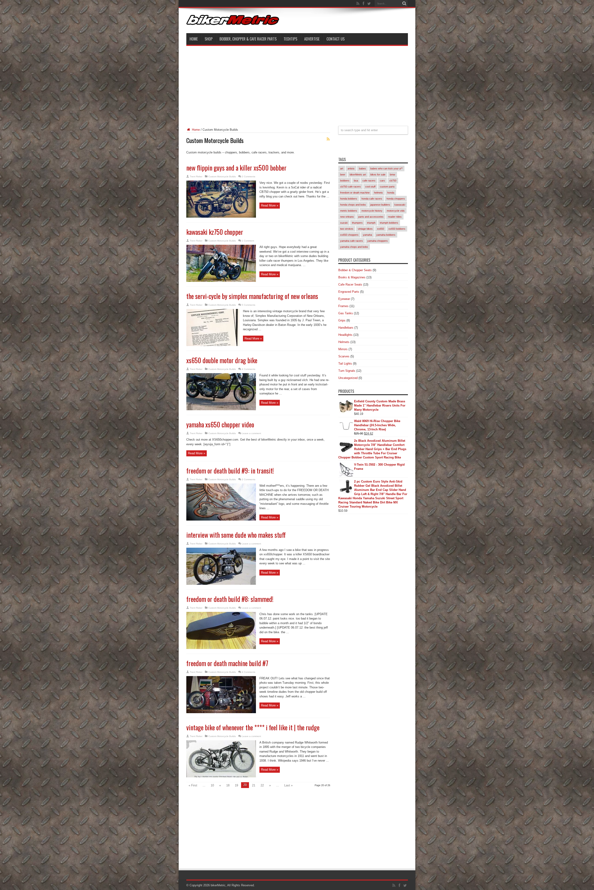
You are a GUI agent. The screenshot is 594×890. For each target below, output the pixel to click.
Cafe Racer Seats (350, 284)
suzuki (344, 222)
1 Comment (248, 240)
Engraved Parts (348, 291)
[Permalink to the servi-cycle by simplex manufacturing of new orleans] (212, 345)
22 (262, 785)
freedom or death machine (355, 192)
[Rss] (358, 3)
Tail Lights (345, 363)
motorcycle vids (396, 210)
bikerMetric (218, 885)
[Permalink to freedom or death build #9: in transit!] (221, 519)
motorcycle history (372, 210)
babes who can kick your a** (386, 168)
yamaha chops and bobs (354, 246)
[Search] (404, 3)
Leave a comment (251, 433)
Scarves (343, 356)
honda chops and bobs (353, 204)
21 (253, 785)
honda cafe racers (372, 198)
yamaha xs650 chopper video (220, 424)
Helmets (343, 342)
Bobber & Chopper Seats (355, 270)
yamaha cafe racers (351, 240)
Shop (209, 39)
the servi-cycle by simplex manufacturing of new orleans (252, 296)
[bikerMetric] (232, 21)
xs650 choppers (349, 234)
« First (193, 785)
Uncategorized (348, 378)
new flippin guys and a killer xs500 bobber (236, 167)
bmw (392, 174)
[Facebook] (363, 3)
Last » (288, 785)
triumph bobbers (389, 222)
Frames (343, 306)
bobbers (344, 180)
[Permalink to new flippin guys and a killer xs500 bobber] (221, 216)
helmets (378, 192)
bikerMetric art (358, 174)
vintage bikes (365, 228)
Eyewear (344, 299)
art (341, 168)
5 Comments (248, 305)
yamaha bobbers (385, 234)
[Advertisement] (297, 83)
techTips (290, 39)
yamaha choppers (377, 240)
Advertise (312, 39)
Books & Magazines (351, 277)
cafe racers (368, 180)
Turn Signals (346, 370)
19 (236, 785)
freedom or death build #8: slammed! (229, 599)
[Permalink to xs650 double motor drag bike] (221, 409)
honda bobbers (348, 198)
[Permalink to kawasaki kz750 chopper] (221, 281)
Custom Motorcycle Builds (222, 176)
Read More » (269, 205)
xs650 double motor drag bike (221, 360)
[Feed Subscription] (328, 139)
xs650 (380, 228)
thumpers (357, 222)
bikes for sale (377, 174)
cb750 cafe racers (350, 186)
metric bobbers (348, 210)
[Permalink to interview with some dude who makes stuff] (221, 583)
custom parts (387, 186)
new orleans (347, 216)
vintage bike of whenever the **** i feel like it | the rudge (253, 727)
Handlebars (345, 327)
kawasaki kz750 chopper (214, 232)
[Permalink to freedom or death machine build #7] (221, 712)
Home (194, 39)
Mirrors (343, 349)
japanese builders (380, 204)
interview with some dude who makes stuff (236, 535)
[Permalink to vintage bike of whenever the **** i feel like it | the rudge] (221, 776)
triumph (371, 222)
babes (362, 168)
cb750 (392, 180)
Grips (341, 320)
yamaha (367, 234)
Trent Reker (196, 176)
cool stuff (370, 186)
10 (212, 785)
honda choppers (396, 198)
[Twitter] (369, 3)
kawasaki (399, 204)
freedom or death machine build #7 (227, 663)
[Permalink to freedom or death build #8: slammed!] (221, 648)
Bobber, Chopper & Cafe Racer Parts (248, 39)
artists (351, 168)
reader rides (395, 216)
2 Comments (248, 176)
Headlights (345, 335)
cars (382, 180)
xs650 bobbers (396, 228)
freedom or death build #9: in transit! (230, 470)
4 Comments (248, 369)
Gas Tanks (345, 313)
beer (342, 174)
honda (390, 192)
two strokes (346, 228)
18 (227, 785)
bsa (356, 180)
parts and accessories (371, 216)
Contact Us (335, 39)
